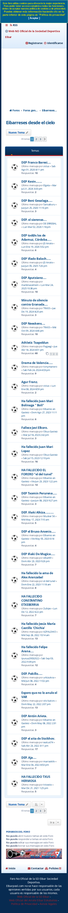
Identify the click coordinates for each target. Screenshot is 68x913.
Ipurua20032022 (30, 658)
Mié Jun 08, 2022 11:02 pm (35, 681)
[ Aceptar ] (34, 18)
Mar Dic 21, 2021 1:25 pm (34, 788)
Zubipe (47, 608)
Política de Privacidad (24, 904)
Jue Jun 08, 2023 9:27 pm (44, 500)
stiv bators (49, 700)
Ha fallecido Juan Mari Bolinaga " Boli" (37, 403)
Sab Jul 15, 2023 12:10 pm (36, 458)
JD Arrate (48, 243)
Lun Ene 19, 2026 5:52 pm (35, 246)
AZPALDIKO (49, 631)
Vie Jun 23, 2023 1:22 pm (44, 481)
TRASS (46, 308)
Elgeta (46, 185)
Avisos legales (48, 904)
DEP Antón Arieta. (34, 716)
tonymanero (50, 366)
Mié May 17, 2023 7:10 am (35, 519)
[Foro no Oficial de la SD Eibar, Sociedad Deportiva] (34, 854)
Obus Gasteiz (50, 431)
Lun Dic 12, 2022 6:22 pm (39, 610)
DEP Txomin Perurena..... (39, 493)
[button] (45, 139)
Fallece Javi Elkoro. (34, 428)
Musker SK (49, 516)
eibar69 (47, 557)
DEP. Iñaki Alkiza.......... (37, 512)
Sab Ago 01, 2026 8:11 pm (38, 167)
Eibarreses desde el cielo (30, 122)
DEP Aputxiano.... (33, 278)
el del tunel (49, 581)
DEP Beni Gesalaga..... (36, 201)
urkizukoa (48, 677)
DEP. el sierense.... (34, 220)
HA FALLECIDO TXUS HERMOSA (35, 779)
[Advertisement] (34, 75)
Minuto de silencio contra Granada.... (34, 302)
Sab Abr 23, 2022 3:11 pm (34, 745)
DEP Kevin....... (31, 181)
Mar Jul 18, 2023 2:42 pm (36, 435)
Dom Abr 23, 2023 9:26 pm (35, 561)
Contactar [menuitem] (37, 868)
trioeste (47, 784)
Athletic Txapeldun (35, 343)
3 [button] (40, 139)
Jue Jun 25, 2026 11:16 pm (34, 207)
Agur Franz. (29, 382)
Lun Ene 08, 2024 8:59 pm (38, 387)
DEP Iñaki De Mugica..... (38, 554)
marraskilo (49, 761)
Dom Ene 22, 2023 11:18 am (36, 584)
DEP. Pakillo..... (31, 674)
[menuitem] (13, 25)
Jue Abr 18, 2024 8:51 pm (39, 348)
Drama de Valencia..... (37, 363)
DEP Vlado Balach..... (36, 259)
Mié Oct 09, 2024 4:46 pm (38, 329)
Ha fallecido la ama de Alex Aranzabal (37, 575)
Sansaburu (49, 204)
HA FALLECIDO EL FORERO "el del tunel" (37, 472)
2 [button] (36, 139)
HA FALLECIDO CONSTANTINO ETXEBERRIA (31, 600)
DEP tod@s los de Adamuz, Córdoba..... (36, 237)
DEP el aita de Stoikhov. (38, 738)
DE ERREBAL (49, 223)
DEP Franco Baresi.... (36, 162)
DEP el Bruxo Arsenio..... (38, 531)
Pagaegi (47, 346)
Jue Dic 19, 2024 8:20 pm (38, 309)
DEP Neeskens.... (33, 323)
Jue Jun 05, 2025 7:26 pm (34, 266)
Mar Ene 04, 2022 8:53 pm (35, 764)
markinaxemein (29, 285)
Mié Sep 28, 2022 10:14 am (35, 635)
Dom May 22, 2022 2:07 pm (35, 704)
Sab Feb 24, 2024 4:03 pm (36, 370)
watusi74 (48, 742)
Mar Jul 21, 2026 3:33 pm (38, 187)
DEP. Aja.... (28, 758)
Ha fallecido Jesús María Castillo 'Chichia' (38, 626)
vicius (46, 166)
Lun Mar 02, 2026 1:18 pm (37, 227)
